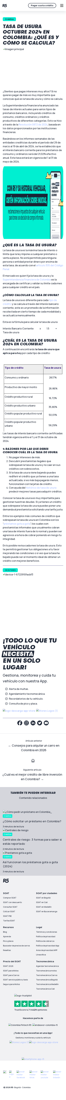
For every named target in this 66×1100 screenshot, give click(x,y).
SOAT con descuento (12, 902)
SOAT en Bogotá (43, 897)
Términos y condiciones (46, 932)
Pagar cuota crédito (42, 5)
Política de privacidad (45, 936)
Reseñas (7, 950)
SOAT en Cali (42, 902)
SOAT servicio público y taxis (15, 979)
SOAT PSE (7, 916)
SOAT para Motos (10, 970)
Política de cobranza (45, 941)
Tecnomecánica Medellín (47, 984)
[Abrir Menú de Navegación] (62, 5)
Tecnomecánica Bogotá (47, 979)
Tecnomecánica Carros (46, 975)
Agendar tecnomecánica (47, 966)
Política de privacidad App (47, 945)
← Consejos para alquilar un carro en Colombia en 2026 (33, 747)
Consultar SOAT (10, 907)
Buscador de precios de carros (16, 945)
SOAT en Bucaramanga (46, 911)
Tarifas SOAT (9, 920)
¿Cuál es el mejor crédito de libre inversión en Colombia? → (32, 776)
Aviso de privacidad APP (46, 950)
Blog (5, 932)
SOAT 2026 (8, 966)
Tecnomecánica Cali (45, 989)
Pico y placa (8, 941)
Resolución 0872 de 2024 (33, 124)
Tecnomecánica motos (46, 970)
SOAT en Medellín (44, 907)
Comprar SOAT (9, 897)
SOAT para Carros (11, 975)
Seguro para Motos (11, 984)
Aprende (7, 936)
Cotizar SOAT (9, 911)
